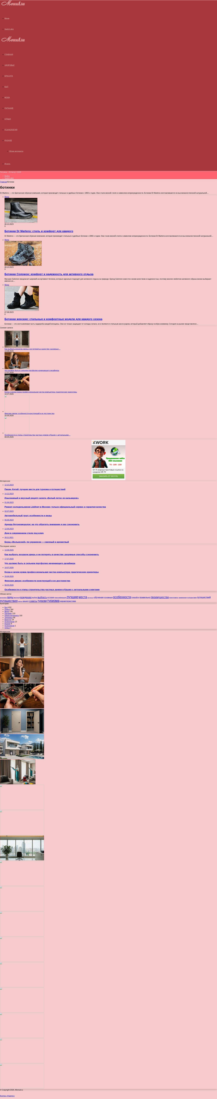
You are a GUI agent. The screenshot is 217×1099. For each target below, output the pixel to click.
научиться (90, 597)
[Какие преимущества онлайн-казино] (22, 809)
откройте (135, 597)
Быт (6, 87)
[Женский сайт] (12, 6)
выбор (34, 597)
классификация (60, 597)
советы (33, 601)
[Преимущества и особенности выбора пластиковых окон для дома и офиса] (22, 860)
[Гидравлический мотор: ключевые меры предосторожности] (22, 936)
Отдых (8, 119)
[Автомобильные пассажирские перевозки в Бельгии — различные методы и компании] (22, 910)
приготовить (173, 597)
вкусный (17, 597)
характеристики (68, 601)
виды (10, 597)
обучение (99, 597)
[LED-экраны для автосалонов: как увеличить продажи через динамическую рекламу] (22, 1088)
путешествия (9, 600)
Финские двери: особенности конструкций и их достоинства (29, 413)
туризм (42, 600)
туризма (53, 601)
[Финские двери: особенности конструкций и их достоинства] (17, 411)
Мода (7, 97)
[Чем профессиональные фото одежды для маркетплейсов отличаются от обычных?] (22, 961)
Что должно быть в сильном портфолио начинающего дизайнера (32, 370)
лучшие (72, 597)
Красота (9, 76)
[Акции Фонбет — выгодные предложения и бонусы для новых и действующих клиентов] (22, 1037)
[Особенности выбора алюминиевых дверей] (22, 885)
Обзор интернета (16, 151)
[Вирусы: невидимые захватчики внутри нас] (22, 1062)
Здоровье (10, 65)
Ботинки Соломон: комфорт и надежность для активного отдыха (49, 274)
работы (20, 601)
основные (108, 597)
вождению (26, 597)
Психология (11, 130)
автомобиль (3, 597)
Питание (9, 108)
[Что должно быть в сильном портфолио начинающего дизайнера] (17, 368)
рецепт (26, 601)
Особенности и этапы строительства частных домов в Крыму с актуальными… (37, 435)
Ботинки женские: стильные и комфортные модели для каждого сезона (53, 319)
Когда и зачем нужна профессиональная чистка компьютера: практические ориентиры (41, 392)
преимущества (160, 597)
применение (183, 597)
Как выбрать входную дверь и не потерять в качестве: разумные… (32, 349)
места (83, 597)
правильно (144, 597)
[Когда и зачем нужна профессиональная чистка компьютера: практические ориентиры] (17, 390)
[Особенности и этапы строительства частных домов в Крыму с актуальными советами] (17, 433)
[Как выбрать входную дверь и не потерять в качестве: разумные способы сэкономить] (17, 347)
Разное (8, 140)
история (50, 597)
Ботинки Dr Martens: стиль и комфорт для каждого (39, 231)
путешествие (192, 597)
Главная (3, 182)
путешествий (204, 597)
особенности (122, 597)
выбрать (42, 597)
